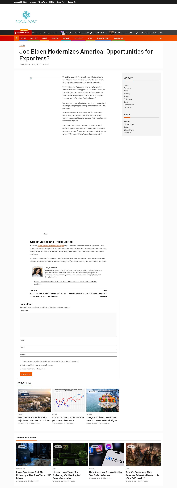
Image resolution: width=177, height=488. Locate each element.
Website (23, 355)
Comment (24, 311)
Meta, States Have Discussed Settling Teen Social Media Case (74, 33)
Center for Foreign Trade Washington (51, 246)
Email (22, 347)
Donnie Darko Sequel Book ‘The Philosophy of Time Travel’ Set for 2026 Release (33, 475)
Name (22, 340)
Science (66, 38)
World (44, 38)
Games (127, 469)
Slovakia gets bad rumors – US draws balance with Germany (88, 293)
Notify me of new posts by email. (33, 369)
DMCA (51, 2)
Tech (54, 469)
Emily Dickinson (26, 64)
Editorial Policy (61, 2)
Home (23, 38)
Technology (78, 38)
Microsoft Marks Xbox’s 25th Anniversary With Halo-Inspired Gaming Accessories (67, 475)
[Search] (161, 38)
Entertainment (103, 38)
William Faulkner (35, 423)
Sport (90, 38)
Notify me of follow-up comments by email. (37, 365)
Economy (55, 38)
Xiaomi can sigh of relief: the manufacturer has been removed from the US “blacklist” (48, 293)
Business (92, 469)
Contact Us (72, 2)
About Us (33, 2)
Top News (33, 38)
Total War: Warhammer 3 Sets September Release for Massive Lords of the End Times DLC (132, 33)
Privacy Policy (42, 2)
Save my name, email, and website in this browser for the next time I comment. (51, 362)
